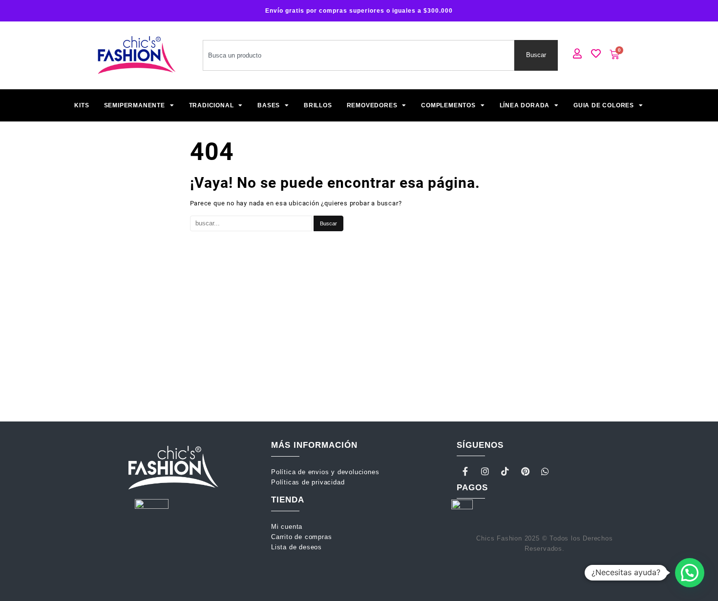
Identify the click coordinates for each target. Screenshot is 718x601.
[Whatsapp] (545, 471)
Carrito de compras (301, 537)
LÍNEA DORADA (525, 105)
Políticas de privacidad (307, 482)
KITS (81, 105)
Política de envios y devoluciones (326, 472)
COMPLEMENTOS (448, 105)
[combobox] (358, 55)
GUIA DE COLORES (603, 105)
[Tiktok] (505, 471)
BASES (268, 105)
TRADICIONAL (211, 105)
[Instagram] (485, 471)
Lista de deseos (296, 547)
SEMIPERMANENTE (134, 105)
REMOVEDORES (372, 105)
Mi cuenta (288, 526)
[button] (689, 572)
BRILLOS (318, 105)
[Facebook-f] (465, 471)
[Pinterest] (525, 471)
